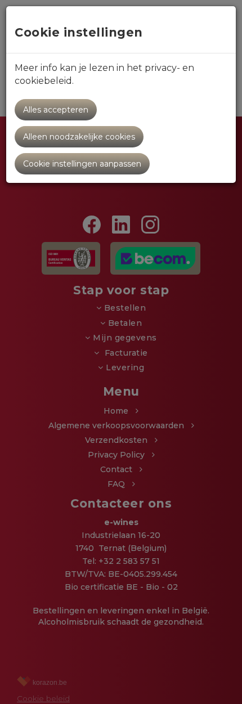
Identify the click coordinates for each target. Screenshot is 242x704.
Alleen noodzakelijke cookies (79, 137)
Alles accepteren (55, 110)
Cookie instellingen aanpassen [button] (82, 164)
